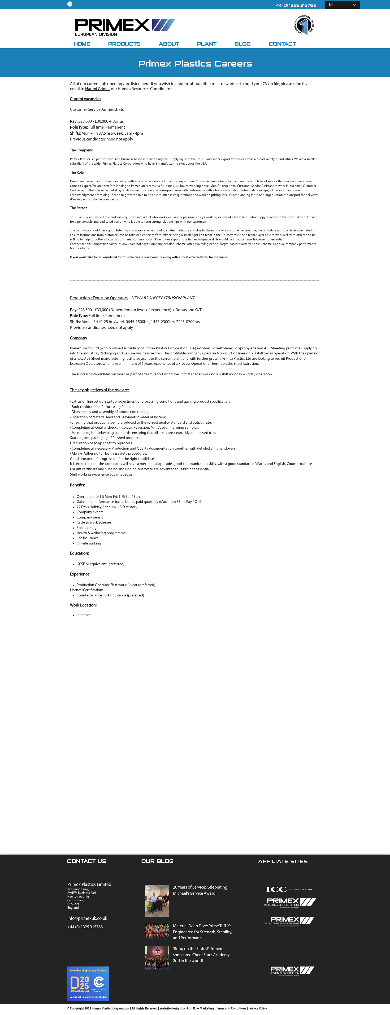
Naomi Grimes (97, 89)
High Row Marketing (200, 1008)
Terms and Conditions (230, 1008)
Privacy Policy (258, 1008)
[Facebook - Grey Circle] (69, 4)
